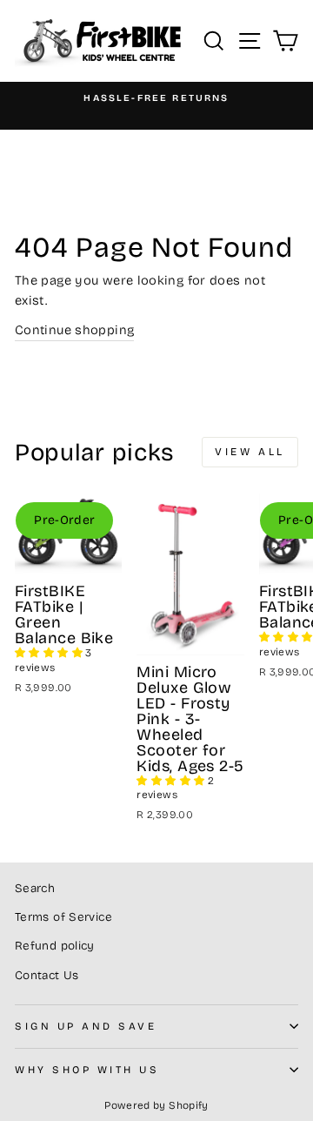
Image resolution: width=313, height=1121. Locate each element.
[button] (50, 653)
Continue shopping (74, 330)
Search (35, 888)
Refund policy (55, 945)
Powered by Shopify (156, 1105)
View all (250, 452)
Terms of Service (63, 917)
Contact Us (47, 975)
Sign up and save (86, 1026)
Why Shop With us (87, 1070)
